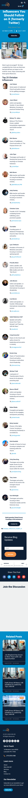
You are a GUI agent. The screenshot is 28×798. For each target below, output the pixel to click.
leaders (18, 528)
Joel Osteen (13, 84)
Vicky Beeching (14, 459)
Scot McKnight (14, 495)
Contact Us (7, 774)
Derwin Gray (13, 353)
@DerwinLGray (15, 365)
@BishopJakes (15, 132)
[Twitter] (4, 741)
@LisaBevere (15, 311)
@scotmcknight (16, 508)
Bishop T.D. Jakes (15, 118)
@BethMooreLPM (16, 184)
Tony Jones (13, 477)
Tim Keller (13, 226)
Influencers (12, 528)
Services (6, 769)
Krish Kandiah (14, 441)
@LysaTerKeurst (16, 257)
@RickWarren (15, 148)
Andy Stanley (14, 190)
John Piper (13, 154)
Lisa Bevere (13, 299)
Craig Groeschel (14, 335)
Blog (9, 27)
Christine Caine (14, 208)
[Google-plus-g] (12, 741)
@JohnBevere (15, 293)
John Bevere (13, 281)
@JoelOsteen (15, 94)
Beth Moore (13, 172)
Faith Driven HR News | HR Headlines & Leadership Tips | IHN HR (14, 684)
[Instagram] (18, 741)
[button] (21, 2)
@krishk (13, 453)
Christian (5, 528)
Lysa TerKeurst (14, 244)
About (5, 765)
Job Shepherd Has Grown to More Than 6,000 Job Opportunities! (14, 656)
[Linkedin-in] (15, 741)
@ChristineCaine (16, 221)
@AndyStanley (15, 202)
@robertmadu (15, 417)
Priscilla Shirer (14, 263)
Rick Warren (13, 138)
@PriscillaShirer (16, 275)
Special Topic (16, 27)
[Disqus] (14, 608)
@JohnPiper (15, 166)
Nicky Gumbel (14, 423)
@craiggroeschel (16, 347)
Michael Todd (14, 371)
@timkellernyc (15, 239)
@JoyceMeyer (15, 112)
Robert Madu (13, 407)
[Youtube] (7, 741)
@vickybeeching (16, 471)
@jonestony (14, 489)
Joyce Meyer (13, 100)
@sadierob (14, 329)
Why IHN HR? (8, 767)
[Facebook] (10, 741)
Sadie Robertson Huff (16, 317)
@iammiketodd (15, 383)
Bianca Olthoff (14, 389)
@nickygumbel (15, 435)
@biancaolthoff (15, 401)
